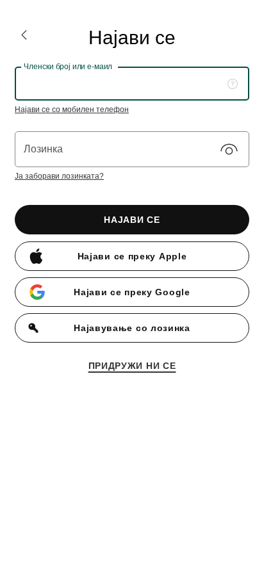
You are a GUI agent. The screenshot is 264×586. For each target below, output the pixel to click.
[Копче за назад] (24, 34)
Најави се (132, 220)
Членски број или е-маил (68, 66)
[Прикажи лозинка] (229, 149)
